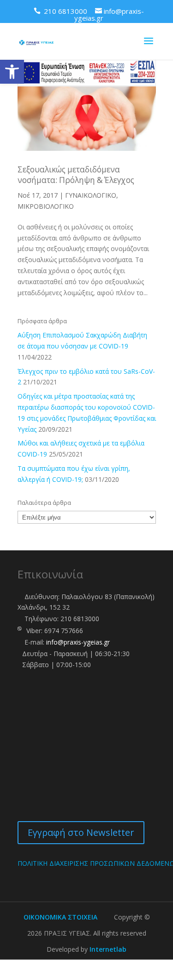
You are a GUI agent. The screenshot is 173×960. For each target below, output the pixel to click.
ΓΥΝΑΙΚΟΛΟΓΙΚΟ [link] (90, 195)
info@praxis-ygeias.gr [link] (78, 642)
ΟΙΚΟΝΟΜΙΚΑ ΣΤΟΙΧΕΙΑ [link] (60, 917)
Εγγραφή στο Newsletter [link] (81, 832)
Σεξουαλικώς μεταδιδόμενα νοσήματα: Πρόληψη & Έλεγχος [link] (76, 174)
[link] (12, 72)
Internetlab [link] (107, 949)
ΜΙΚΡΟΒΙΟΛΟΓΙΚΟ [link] (46, 206)
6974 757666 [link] (63, 630)
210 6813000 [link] (79, 618)
